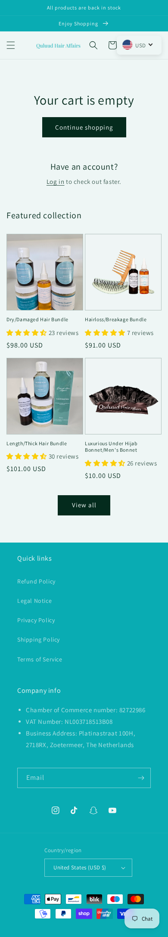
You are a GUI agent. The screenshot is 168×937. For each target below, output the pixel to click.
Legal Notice (34, 601)
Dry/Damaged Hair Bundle (37, 319)
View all (84, 505)
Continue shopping (84, 127)
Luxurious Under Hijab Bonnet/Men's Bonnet (111, 446)
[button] (10, 45)
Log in (56, 181)
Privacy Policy (36, 620)
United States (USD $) (79, 867)
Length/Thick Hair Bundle (36, 443)
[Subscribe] (140, 778)
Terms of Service (39, 659)
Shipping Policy (38, 639)
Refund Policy (36, 581)
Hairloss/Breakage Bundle (115, 319)
